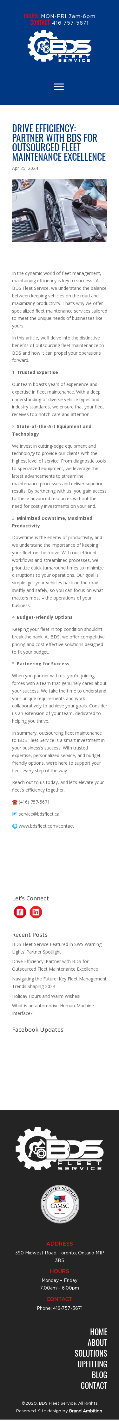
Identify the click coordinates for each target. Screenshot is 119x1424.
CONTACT (40, 22)
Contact (94, 1385)
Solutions (91, 1353)
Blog (99, 1374)
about (97, 1342)
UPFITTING (92, 1364)
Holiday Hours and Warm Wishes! (46, 996)
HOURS (31, 16)
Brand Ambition (85, 1411)
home (98, 1331)
